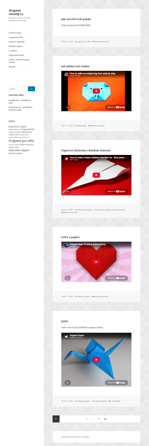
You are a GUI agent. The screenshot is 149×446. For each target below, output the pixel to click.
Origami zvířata (14, 147)
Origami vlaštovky (26, 145)
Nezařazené (81, 125)
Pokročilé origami (19, 150)
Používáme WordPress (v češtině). (75, 437)
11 (99, 418)
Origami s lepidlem (14, 144)
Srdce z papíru (70, 237)
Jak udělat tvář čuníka (75, 66)
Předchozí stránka (56, 418)
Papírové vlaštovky (17, 42)
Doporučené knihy (16, 55)
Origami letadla (24, 134)
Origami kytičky (14, 135)
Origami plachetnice (23, 137)
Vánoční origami (15, 153)
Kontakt (12, 67)
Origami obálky (13, 137)
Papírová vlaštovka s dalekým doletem (85, 150)
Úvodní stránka (15, 33)
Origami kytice (26, 132)
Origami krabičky (14, 132)
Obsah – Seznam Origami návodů (19, 60)
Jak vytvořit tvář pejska (76, 19)
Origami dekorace (15, 129)
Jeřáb (64, 321)
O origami (13, 51)
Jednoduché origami (17, 126)
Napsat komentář (101, 41)
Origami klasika (27, 129)
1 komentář (115, 401)
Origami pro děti (16, 37)
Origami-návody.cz (16, 12)
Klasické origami (16, 46)
